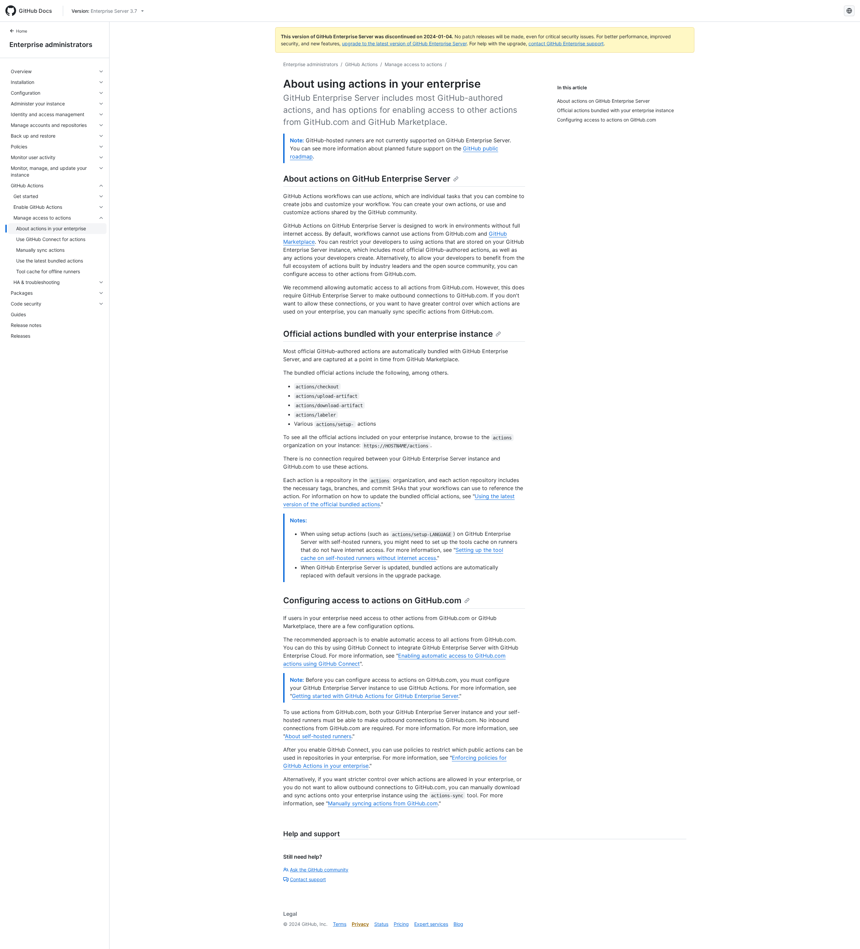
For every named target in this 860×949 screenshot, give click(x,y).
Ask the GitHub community (319, 869)
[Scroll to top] (845, 934)
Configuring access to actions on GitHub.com (372, 600)
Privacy (360, 924)
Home (21, 31)
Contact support (308, 879)
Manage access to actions (413, 64)
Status (381, 924)
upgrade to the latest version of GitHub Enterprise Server (404, 43)
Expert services (431, 924)
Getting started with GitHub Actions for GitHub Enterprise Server (375, 696)
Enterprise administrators (50, 45)
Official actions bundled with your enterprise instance (388, 334)
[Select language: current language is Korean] (849, 10)
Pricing (401, 924)
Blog (458, 924)
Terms (339, 924)
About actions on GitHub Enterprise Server (366, 179)
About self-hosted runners (318, 736)
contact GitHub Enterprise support (566, 43)
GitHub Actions (361, 64)
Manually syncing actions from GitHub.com (383, 803)
